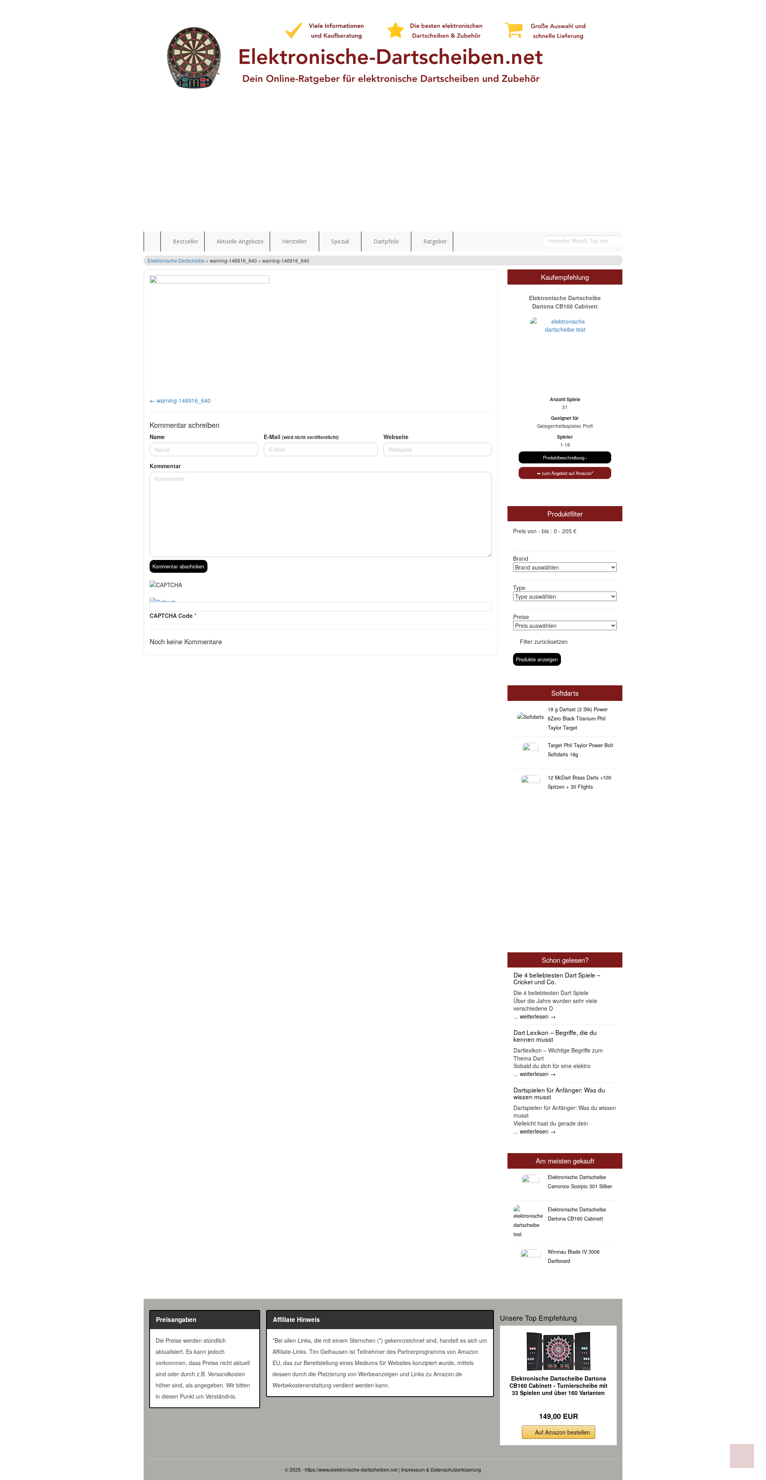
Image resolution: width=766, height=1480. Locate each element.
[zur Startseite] (383, 56)
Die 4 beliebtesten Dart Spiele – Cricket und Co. (556, 978)
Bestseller (184, 241)
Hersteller (294, 241)
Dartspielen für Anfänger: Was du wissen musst (559, 1093)
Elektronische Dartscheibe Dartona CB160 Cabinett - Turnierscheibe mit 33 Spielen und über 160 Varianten (558, 1386)
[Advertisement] (383, 172)
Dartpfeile (386, 241)
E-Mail (301, 437)
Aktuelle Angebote (239, 241)
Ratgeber (434, 241)
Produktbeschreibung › (565, 457)
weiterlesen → (538, 1016)
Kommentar (165, 466)
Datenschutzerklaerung (455, 1469)
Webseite (396, 437)
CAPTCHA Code (171, 615)
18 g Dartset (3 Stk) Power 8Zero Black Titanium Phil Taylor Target (578, 718)
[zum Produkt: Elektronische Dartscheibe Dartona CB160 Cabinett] (565, 338)
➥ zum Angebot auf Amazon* (565, 473)
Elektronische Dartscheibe (176, 260)
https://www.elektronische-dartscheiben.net (351, 1469)
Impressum (413, 1469)
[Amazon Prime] (558, 1404)
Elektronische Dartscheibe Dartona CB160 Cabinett (565, 302)
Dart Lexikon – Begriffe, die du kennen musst (555, 1035)
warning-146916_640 (184, 400)
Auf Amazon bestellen (562, 1432)
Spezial (340, 241)
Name (157, 437)
